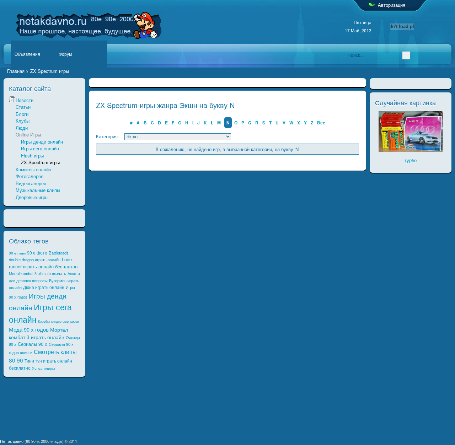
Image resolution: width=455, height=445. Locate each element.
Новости (24, 100)
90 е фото (37, 253)
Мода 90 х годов (29, 329)
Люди (22, 127)
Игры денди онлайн (42, 141)
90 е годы (17, 253)
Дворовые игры (32, 197)
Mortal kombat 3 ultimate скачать (37, 273)
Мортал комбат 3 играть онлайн (38, 333)
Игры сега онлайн (40, 148)
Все (321, 122)
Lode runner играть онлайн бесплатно (43, 263)
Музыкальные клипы (38, 190)
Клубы (23, 120)
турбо (411, 160)
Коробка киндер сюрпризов (58, 321)
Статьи (23, 106)
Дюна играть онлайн (43, 287)
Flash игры (32, 155)
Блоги (22, 114)
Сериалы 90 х (32, 344)
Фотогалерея (29, 176)
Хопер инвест (43, 368)
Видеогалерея (31, 183)
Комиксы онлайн (33, 169)
